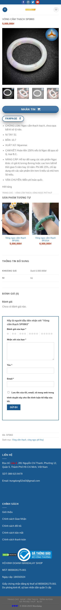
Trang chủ (7, 193)
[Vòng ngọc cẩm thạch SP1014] (45, 219)
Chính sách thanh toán (14, 539)
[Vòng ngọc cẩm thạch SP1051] (15, 219)
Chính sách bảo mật (12, 532)
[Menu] (5, 9)
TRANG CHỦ (13, 599)
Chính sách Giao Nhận (14, 519)
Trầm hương (46, 599)
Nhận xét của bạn (16, 339)
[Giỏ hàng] (56, 9)
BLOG (39, 602)
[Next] (54, 56)
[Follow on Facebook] (23, 2)
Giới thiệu (7, 512)
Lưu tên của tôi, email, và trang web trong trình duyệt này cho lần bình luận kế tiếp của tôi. (30, 397)
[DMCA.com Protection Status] (9, 554)
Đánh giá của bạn (16, 329)
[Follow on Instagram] (28, 2)
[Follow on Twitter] (33, 2)
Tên (9, 365)
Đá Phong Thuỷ (28, 602)
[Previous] (7, 56)
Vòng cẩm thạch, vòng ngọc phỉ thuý (33, 193)
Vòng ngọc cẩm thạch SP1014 (45, 239)
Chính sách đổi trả (11, 526)
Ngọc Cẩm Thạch (29, 599)
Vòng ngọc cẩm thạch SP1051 (15, 239)
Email (10, 379)
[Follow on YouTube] (37, 2)
